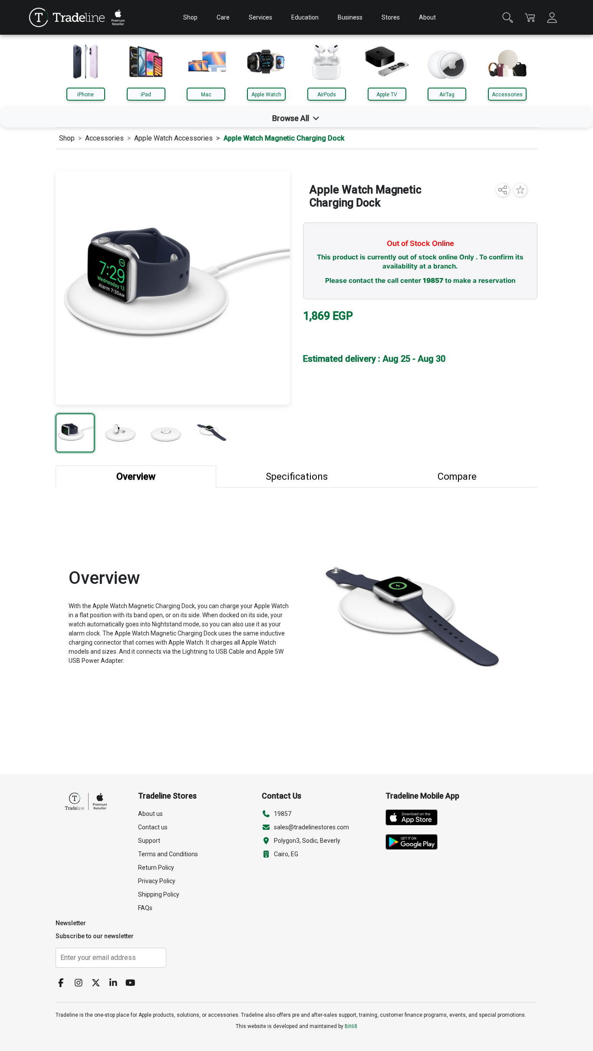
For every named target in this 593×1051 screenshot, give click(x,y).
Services (260, 17)
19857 (433, 280)
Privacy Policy (156, 880)
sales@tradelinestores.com (311, 827)
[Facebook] (64, 983)
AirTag (447, 95)
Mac (206, 95)
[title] (67, 17)
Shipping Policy (158, 894)
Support (149, 840)
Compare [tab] (457, 476)
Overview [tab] (135, 476)
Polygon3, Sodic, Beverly (307, 840)
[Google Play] (414, 843)
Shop (190, 17)
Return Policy (156, 867)
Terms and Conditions (168, 854)
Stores (391, 17)
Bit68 (351, 1026)
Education (305, 17)
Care (223, 17)
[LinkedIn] (116, 983)
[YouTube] (133, 983)
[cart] (530, 17)
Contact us (153, 827)
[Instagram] (81, 983)
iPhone (85, 95)
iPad (146, 95)
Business (350, 17)
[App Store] (414, 818)
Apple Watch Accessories (173, 138)
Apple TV (386, 95)
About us (150, 813)
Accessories (507, 95)
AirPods (326, 95)
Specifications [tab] (297, 476)
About (427, 17)
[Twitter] (99, 983)
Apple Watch (266, 95)
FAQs (145, 907)
